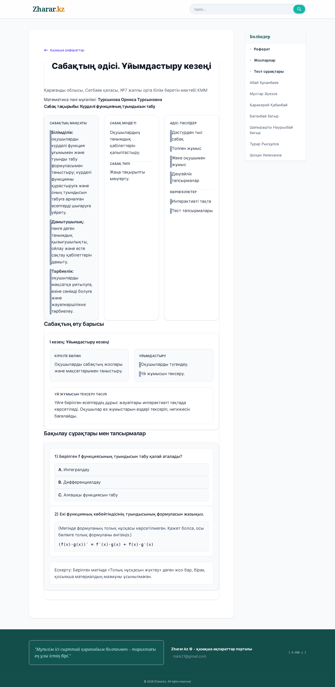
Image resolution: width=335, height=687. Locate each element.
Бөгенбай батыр (264, 116)
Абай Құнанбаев (264, 82)
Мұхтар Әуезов (263, 93)
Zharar (48, 9)
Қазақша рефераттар (67, 50)
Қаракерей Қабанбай (269, 105)
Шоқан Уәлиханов (266, 155)
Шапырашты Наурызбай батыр (271, 130)
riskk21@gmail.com (189, 656)
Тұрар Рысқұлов (264, 144)
